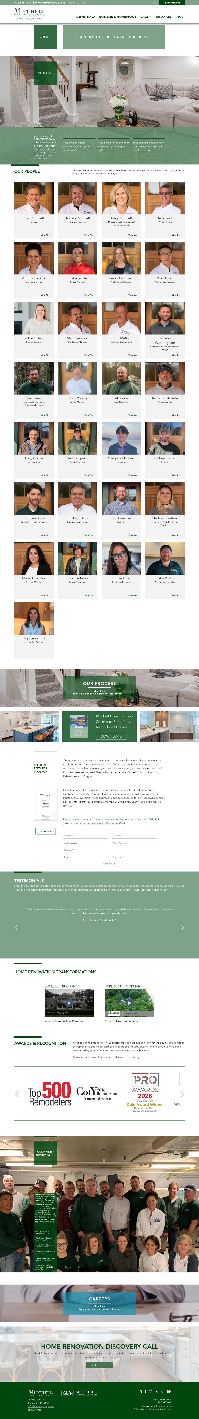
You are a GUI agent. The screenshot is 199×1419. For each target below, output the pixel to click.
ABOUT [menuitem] (180, 16)
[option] (99, 915)
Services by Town (162, 1398)
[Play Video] (69, 1003)
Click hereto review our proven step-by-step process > (99, 692)
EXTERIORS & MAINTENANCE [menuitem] (117, 16)
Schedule (99, 1365)
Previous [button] (17, 928)
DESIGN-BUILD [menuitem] (85, 16)
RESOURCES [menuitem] (163, 16)
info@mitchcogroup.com (50, 2)
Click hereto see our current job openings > (99, 1307)
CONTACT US (76, 2)
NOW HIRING (172, 2)
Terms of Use (164, 1405)
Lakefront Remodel (127, 1021)
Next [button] (182, 928)
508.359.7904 (23, 2)
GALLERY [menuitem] (146, 16)
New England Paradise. (69, 1021)
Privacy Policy (149, 1405)
